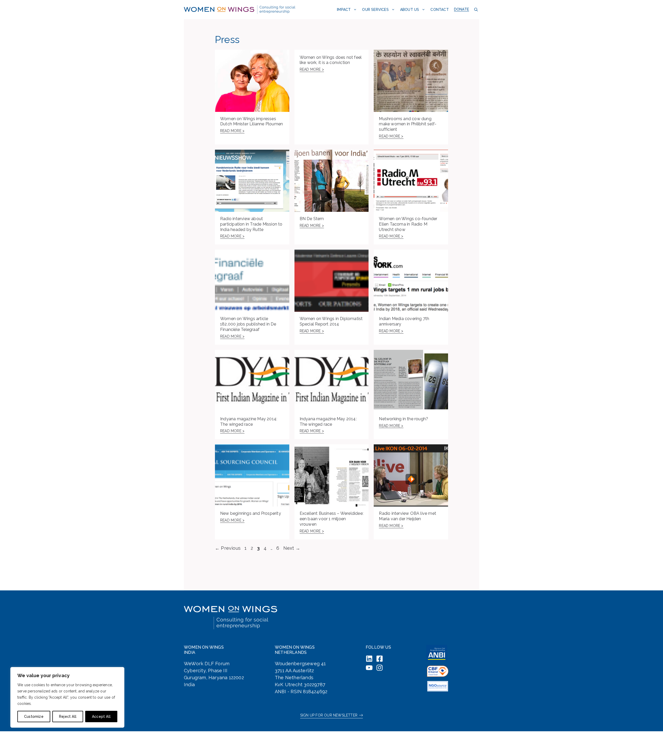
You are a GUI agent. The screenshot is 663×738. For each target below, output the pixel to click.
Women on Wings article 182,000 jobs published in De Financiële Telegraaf (248, 324)
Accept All (101, 716)
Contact (439, 10)
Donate (461, 9)
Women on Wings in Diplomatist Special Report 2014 (331, 321)
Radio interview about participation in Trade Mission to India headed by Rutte (251, 224)
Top (650, 725)
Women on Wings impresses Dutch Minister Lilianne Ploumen (251, 121)
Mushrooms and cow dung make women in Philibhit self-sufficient (407, 124)
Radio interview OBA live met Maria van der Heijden (407, 516)
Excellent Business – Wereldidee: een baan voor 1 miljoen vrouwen (331, 519)
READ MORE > (232, 131)
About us (409, 10)
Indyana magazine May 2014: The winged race (248, 421)
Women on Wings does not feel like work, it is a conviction (331, 60)
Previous (228, 548)
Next (291, 548)
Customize (34, 716)
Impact (344, 10)
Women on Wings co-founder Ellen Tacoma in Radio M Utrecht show (408, 224)
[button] (475, 9)
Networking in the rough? (403, 418)
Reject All (67, 716)
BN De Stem (312, 218)
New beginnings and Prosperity (250, 513)
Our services (375, 10)
